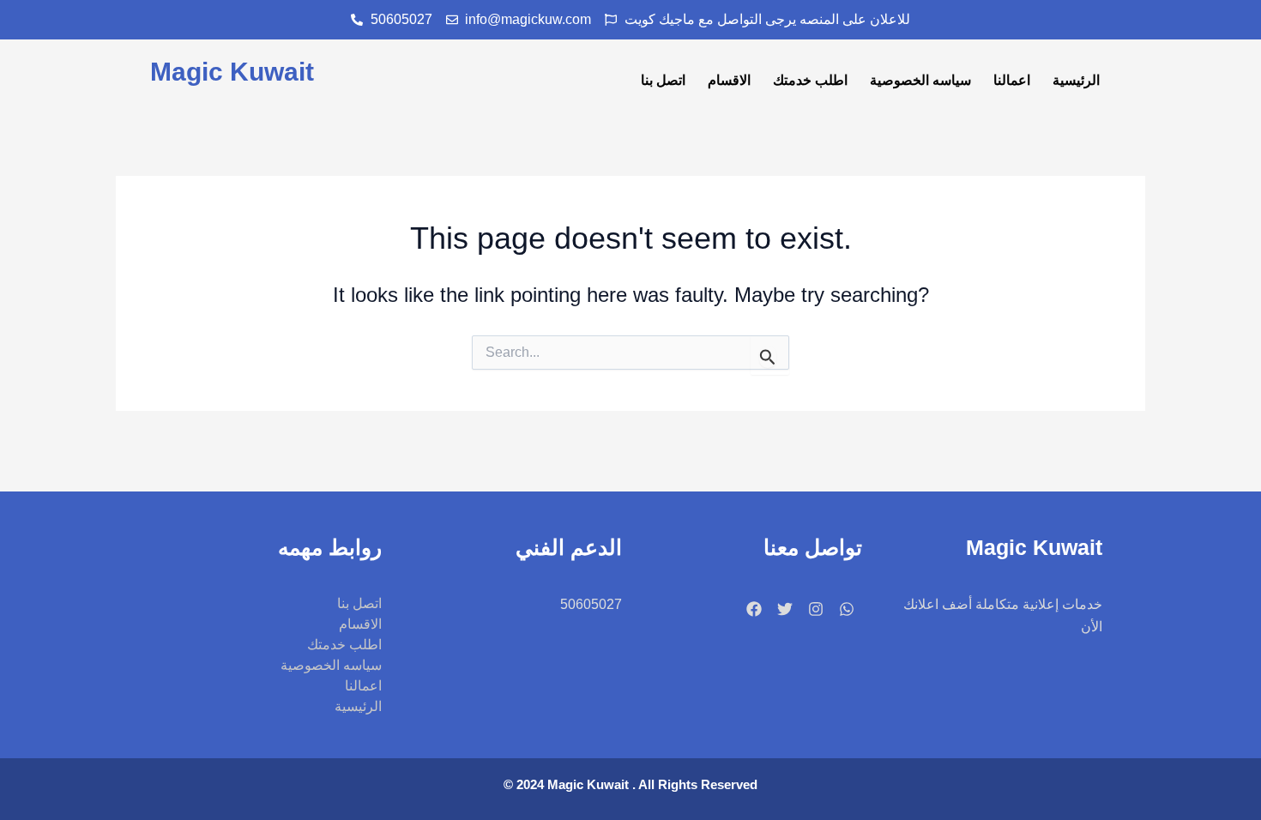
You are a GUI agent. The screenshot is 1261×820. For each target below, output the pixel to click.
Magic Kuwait (232, 71)
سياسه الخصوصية (920, 80)
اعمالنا (1011, 80)
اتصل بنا (663, 80)
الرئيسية (1076, 80)
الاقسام (729, 80)
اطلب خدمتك (810, 80)
